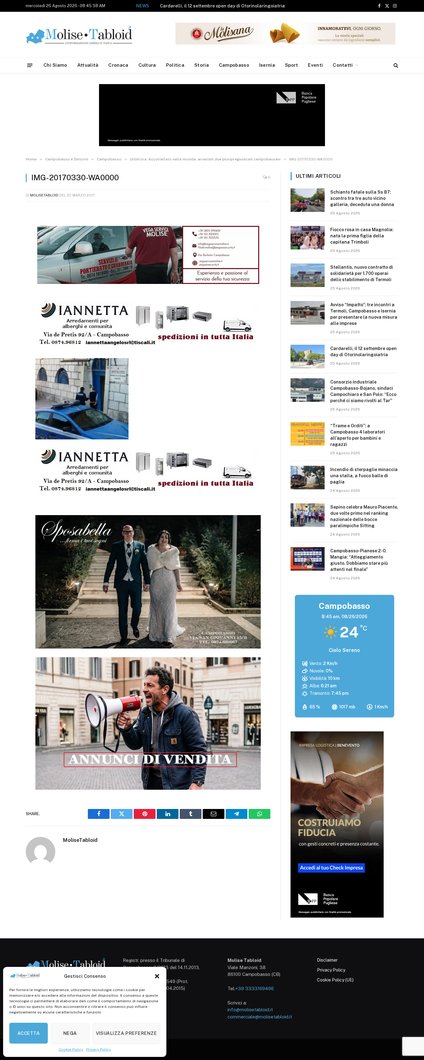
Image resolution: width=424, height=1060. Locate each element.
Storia (201, 65)
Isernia (267, 65)
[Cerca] (395, 65)
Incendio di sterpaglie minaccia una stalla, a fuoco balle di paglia (364, 475)
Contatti (343, 65)
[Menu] (30, 65)
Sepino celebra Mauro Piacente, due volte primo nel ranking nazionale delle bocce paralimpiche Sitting (364, 516)
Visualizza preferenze (126, 1033)
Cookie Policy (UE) (335, 979)
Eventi (315, 65)
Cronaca (118, 65)
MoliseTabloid (44, 195)
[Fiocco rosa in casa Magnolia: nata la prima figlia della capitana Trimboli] (308, 237)
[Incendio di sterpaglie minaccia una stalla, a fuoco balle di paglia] (308, 477)
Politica (175, 65)
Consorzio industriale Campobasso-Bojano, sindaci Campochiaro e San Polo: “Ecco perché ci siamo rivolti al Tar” (363, 391)
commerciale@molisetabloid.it (260, 1016)
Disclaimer (327, 960)
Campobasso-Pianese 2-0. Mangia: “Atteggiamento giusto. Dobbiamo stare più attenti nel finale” (359, 560)
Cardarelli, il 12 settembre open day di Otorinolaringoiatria (222, 5)
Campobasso (234, 65)
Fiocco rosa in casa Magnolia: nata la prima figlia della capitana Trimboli (362, 236)
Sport (291, 65)
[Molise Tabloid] (88, 34)
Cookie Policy (71, 1049)
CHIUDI (412, 973)
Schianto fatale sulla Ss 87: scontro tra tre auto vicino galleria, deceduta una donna (362, 198)
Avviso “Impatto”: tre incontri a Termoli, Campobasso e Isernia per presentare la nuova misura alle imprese (363, 314)
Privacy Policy (98, 1049)
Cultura (147, 65)
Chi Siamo (55, 65)
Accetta (28, 1033)
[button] (157, 976)
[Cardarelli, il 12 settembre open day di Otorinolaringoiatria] (308, 356)
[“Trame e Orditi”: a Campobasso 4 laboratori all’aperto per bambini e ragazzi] (308, 434)
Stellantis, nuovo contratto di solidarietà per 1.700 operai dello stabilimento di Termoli (361, 273)
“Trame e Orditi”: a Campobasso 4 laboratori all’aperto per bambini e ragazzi (357, 435)
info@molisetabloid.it (250, 1009)
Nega (70, 1033)
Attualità (88, 65)
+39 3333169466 (254, 988)
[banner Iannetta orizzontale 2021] (146, 346)
